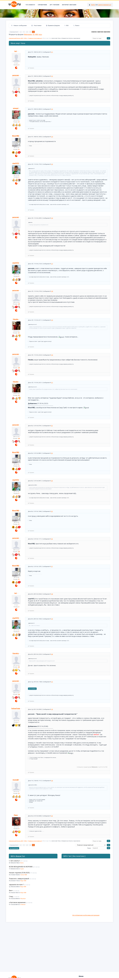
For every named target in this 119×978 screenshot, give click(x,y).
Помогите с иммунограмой (19, 879)
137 (52, 566)
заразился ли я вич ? (16, 885)
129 (52, 320)
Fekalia (15, 319)
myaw (22, 869)
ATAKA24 (22, 904)
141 (52, 682)
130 (52, 355)
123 (52, 109)
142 (52, 709)
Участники (37, 25)
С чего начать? (14, 861)
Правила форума (54, 25)
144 (52, 816)
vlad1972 (15, 163)
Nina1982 (15, 136)
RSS (67, 25)
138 (52, 594)
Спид (11, 896)
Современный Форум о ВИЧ (16, 38)
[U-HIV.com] (59, 13)
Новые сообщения (20, 25)
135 (52, 511)
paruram (15, 75)
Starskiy (16, 653)
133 (52, 453)
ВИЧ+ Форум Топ (18, 856)
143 (52, 780)
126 (52, 218)
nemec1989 (23, 875)
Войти (93, 5)
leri (15, 51)
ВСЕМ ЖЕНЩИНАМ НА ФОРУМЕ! (20, 867)
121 (52, 52)
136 (52, 539)
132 (52, 425)
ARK (36, 34)
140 (52, 654)
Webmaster (28, 34)
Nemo (22, 863)
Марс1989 (23, 880)
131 (52, 382)
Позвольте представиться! (35, 38)
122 (52, 76)
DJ (33, 34)
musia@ (16, 780)
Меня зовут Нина (47, 38)
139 (52, 619)
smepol (15, 108)
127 (52, 264)
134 (52, 481)
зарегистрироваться (104, 5)
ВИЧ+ (25, 38)
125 (52, 164)
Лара (16, 815)
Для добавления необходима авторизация (85, 915)
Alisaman (23, 898)
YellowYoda (15, 708)
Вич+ (11, 890)
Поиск (77, 25)
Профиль (31, 68)
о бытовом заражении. (17, 902)
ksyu (40, 34)
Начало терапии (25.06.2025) (19, 873)
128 (52, 291)
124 (52, 136)
